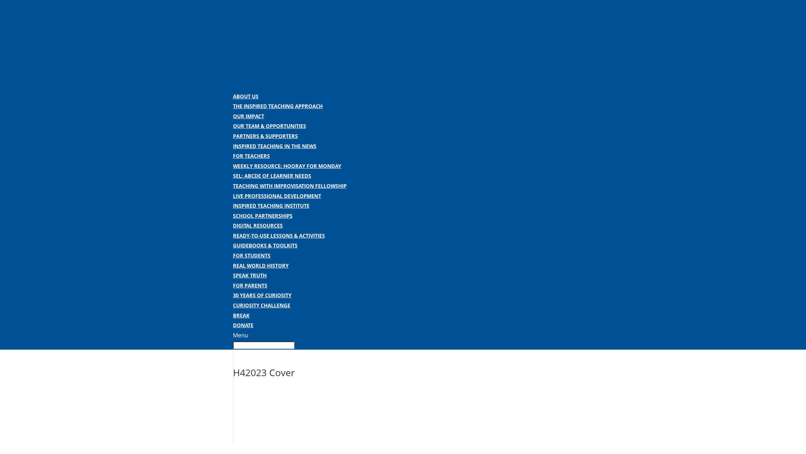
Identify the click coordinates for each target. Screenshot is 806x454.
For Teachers (251, 156)
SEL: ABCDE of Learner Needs (272, 175)
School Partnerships (262, 215)
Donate (243, 325)
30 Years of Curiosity (262, 295)
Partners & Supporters (265, 136)
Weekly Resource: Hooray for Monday (287, 166)
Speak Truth (250, 275)
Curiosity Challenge (261, 305)
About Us (245, 96)
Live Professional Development (277, 196)
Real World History (261, 265)
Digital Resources (258, 225)
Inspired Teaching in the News (274, 146)
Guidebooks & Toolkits (265, 245)
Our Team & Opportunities (269, 126)
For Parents (250, 285)
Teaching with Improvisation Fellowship (290, 186)
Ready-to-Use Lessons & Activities (279, 235)
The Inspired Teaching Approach (278, 106)
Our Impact (248, 116)
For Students (251, 255)
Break (241, 315)
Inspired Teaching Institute (271, 205)
